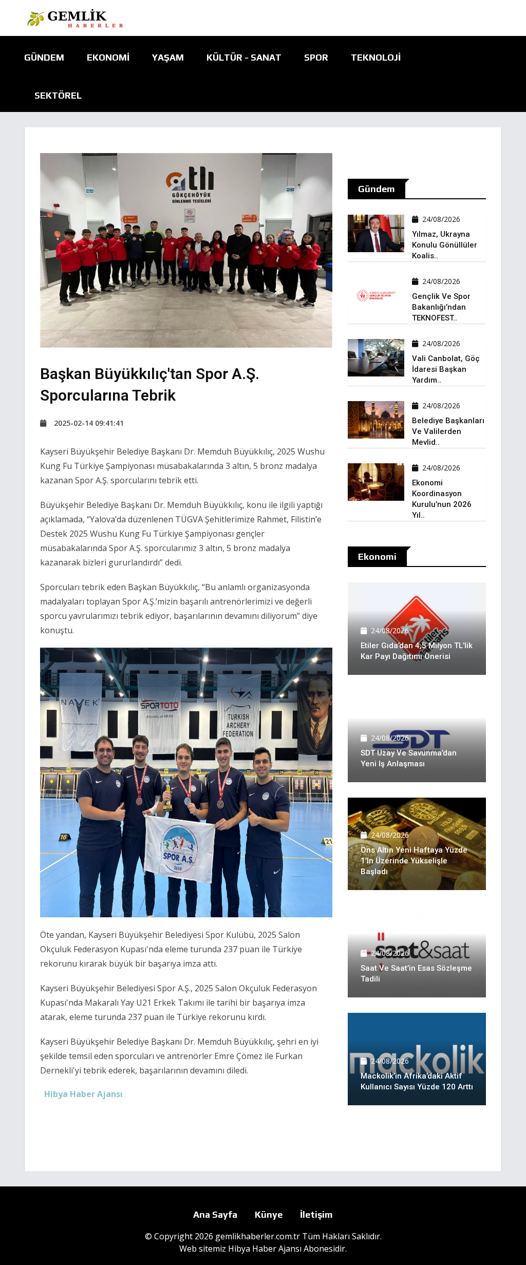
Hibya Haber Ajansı (265, 1248)
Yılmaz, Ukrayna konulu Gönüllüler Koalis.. (444, 245)
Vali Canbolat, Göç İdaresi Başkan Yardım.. (446, 369)
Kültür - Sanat (243, 57)
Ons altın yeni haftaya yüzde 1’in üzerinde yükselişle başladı (414, 860)
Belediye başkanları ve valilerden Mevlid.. (448, 431)
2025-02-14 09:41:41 (89, 423)
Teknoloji (376, 57)
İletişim (316, 1214)
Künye (269, 1214)
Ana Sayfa (215, 1214)
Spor (316, 57)
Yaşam (168, 57)
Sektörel (58, 95)
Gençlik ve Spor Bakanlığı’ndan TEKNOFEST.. (441, 307)
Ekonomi (108, 57)
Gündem (44, 57)
